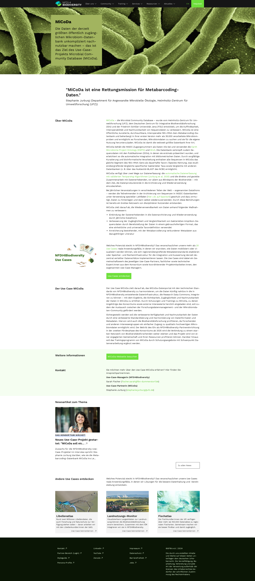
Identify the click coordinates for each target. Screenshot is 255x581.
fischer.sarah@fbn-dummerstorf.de (140, 381)
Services (136, 4)
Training (121, 4)
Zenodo (97, 558)
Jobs (132, 563)
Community (106, 4)
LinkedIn (97, 548)
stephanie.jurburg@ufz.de (140, 390)
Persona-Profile (64, 563)
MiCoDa (110, 120)
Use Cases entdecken (119, 276)
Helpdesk (197, 4)
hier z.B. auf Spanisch (159, 196)
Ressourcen (152, 4)
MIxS (152, 150)
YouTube (97, 553)
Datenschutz (135, 553)
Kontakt (61, 548)
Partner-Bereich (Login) (68, 553)
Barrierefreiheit (137, 558)
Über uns (89, 4)
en (187, 4)
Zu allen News (184, 465)
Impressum (135, 548)
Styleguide (62, 558)
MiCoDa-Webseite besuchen (122, 356)
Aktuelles (168, 4)
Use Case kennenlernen (82, 531)
